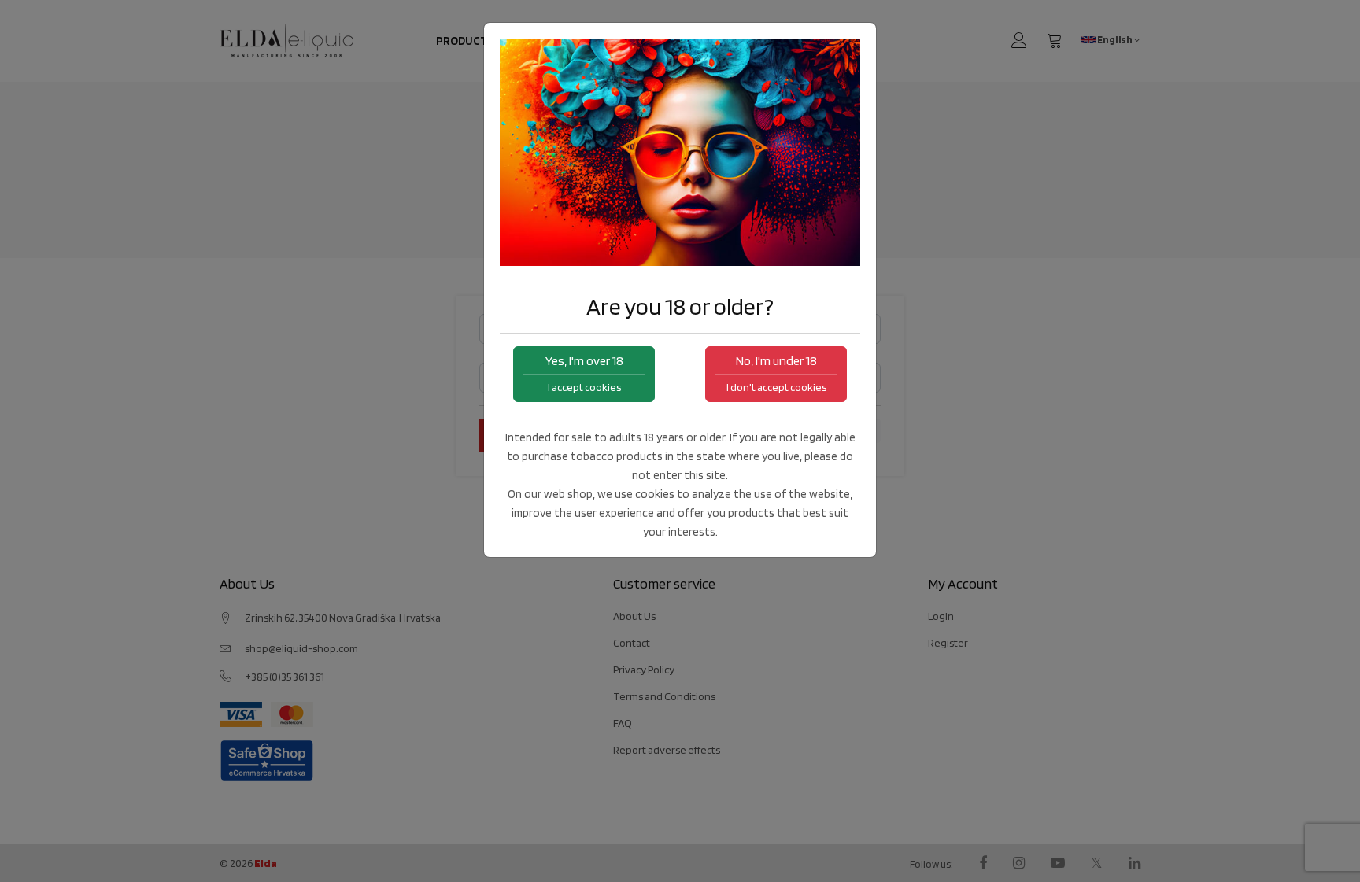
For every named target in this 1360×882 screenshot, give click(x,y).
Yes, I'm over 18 (584, 373)
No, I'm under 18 (776, 373)
